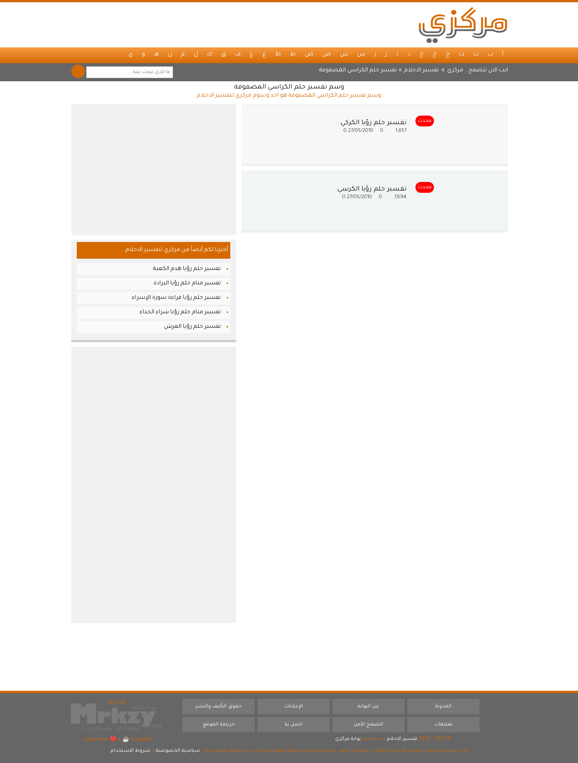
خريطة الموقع (219, 724)
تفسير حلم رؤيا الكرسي (371, 189)
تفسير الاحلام (421, 70)
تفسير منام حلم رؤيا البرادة (187, 283)
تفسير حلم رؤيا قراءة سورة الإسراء (176, 298)
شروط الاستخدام (130, 751)
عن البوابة (368, 706)
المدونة (443, 706)
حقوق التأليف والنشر (219, 706)
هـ (156, 54)
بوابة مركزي (348, 739)
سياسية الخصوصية (178, 751)
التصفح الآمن (368, 724)
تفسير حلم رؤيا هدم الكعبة (187, 269)
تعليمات (443, 724)
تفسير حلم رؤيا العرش (192, 327)
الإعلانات (293, 706)
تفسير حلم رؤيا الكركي (373, 123)
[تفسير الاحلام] (463, 25)
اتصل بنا (293, 724)
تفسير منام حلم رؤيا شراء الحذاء (180, 312)
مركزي (455, 70)
